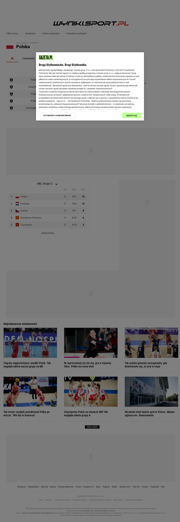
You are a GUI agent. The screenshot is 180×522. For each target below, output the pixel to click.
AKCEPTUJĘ (131, 115)
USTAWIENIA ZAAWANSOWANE (57, 115)
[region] (90, 86)
